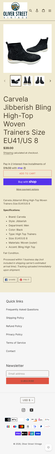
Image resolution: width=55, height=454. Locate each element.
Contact (10, 351)
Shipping (8, 152)
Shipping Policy (15, 317)
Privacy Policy (14, 334)
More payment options (27, 189)
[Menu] (50, 10)
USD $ (26, 400)
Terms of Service (16, 342)
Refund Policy (14, 326)
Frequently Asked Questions (22, 309)
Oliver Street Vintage (32, 444)
